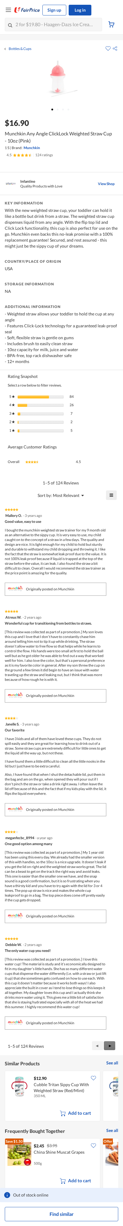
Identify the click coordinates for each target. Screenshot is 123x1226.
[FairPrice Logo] (27, 10)
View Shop (106, 184)
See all (112, 1062)
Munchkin (32, 148)
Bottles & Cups (20, 49)
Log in (80, 9)
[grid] (61, 1096)
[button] (115, 48)
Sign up (54, 9)
